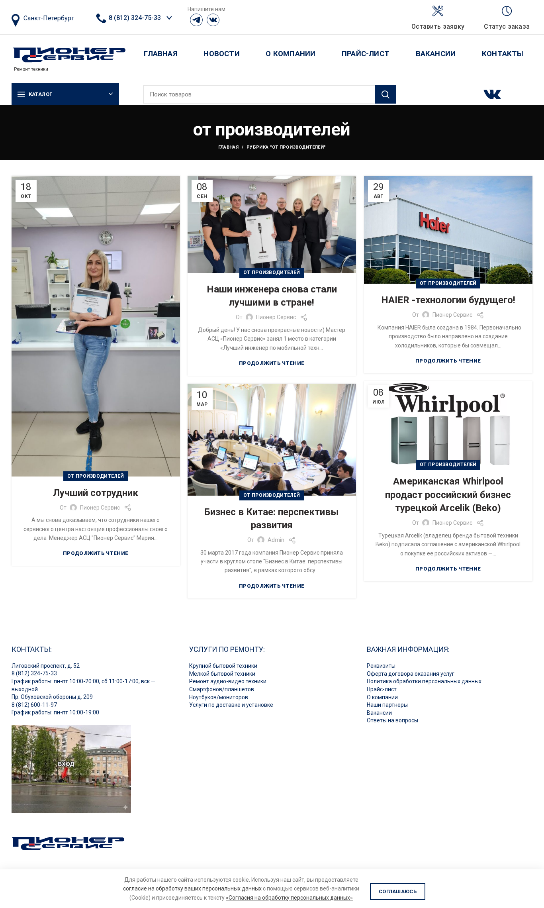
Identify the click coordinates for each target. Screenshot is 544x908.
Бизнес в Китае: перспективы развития (271, 518)
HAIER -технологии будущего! (448, 300)
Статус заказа (507, 26)
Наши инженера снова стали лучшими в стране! (272, 296)
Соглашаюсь (398, 891)
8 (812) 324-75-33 (134, 18)
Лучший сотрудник (95, 492)
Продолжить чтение (95, 553)
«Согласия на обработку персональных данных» (289, 897)
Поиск (385, 94)
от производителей (95, 476)
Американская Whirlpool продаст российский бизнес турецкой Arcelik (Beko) (448, 495)
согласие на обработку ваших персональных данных (192, 888)
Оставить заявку (438, 26)
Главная (228, 147)
